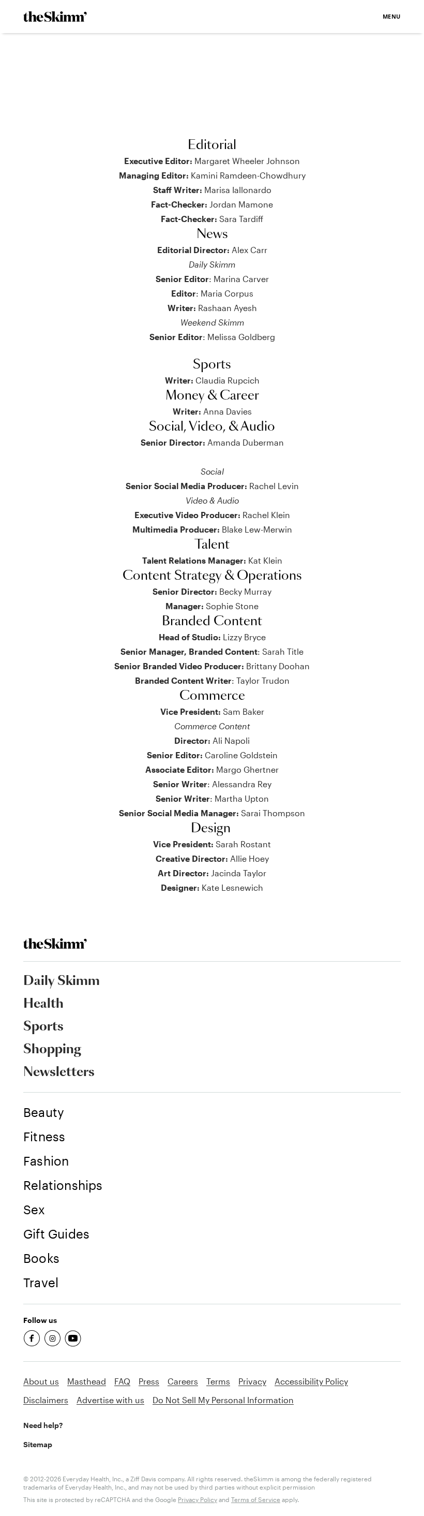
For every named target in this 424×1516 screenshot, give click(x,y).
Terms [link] (218, 1381)
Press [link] (149, 1381)
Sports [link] (43, 1027)
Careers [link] (183, 1381)
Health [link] (43, 1004)
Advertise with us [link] (110, 1400)
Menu (392, 16)
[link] (55, 16)
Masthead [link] (86, 1381)
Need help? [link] (43, 1425)
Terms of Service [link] (255, 1499)
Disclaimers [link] (45, 1400)
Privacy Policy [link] (197, 1499)
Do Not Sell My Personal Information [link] (223, 1400)
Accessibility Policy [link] (311, 1381)
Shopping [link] (52, 1049)
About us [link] (41, 1381)
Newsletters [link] (59, 1072)
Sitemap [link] (37, 1444)
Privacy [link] (252, 1381)
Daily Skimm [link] (61, 981)
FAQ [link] (122, 1381)
